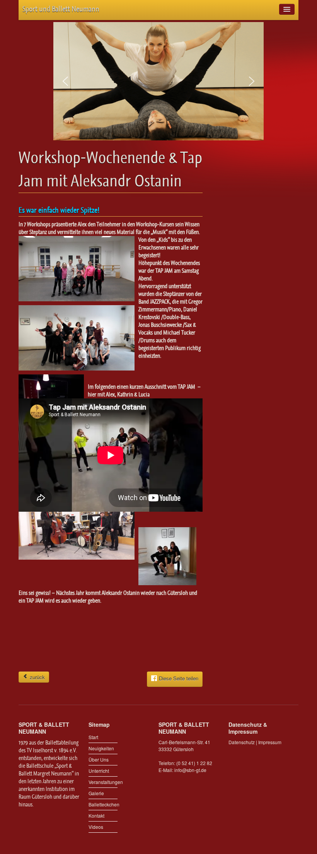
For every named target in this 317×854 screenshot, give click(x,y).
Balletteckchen (103, 804)
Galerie (96, 793)
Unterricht (99, 770)
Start (93, 737)
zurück (36, 677)
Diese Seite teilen (178, 678)
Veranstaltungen (103, 782)
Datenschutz (241, 742)
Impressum (269, 742)
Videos (96, 826)
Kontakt (96, 815)
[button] (65, 81)
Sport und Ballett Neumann (60, 9)
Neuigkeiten (101, 748)
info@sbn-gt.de (190, 770)
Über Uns (99, 759)
